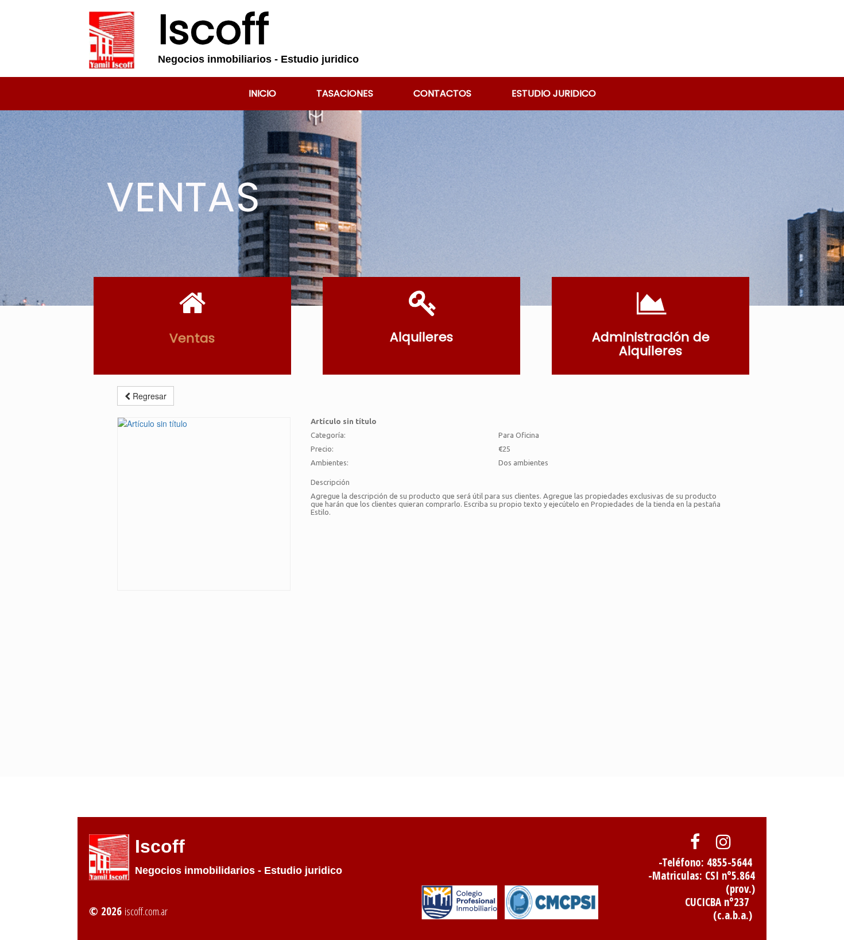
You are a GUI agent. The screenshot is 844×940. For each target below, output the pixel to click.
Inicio (262, 93)
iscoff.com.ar (146, 911)
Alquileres (421, 337)
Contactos (442, 93)
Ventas (192, 338)
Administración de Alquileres (651, 344)
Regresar (148, 396)
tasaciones (344, 93)
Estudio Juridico (554, 93)
